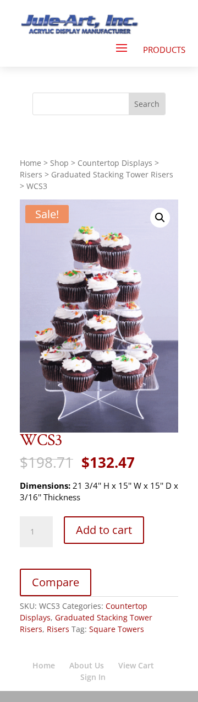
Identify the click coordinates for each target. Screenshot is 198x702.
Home (30, 163)
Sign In (93, 677)
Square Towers (116, 629)
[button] (160, 218)
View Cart (136, 665)
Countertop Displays (115, 163)
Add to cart (104, 529)
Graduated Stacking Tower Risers (112, 174)
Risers (31, 174)
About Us (86, 665)
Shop (59, 163)
